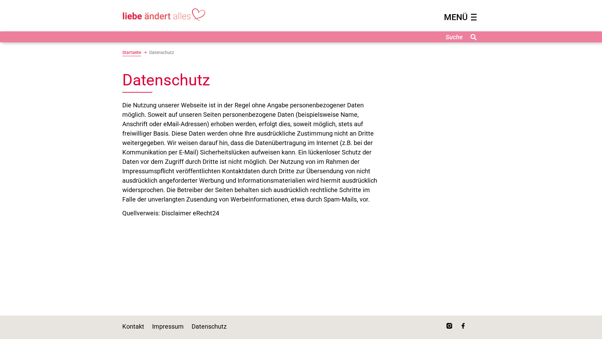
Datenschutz (209, 326)
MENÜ (456, 17)
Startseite (131, 52)
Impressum (168, 326)
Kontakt (133, 326)
